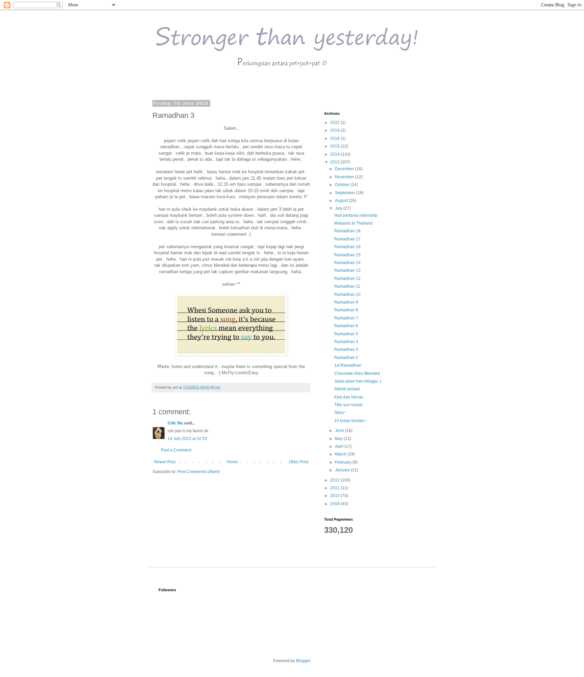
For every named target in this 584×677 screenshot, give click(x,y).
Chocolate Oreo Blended (357, 373)
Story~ (340, 412)
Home (232, 462)
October (342, 184)
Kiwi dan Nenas (348, 397)
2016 (335, 138)
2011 (335, 488)
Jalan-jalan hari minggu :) (357, 381)
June (340, 430)
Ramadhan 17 (347, 239)
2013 (335, 162)
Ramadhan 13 (347, 270)
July (339, 208)
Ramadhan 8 (346, 310)
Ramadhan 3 (346, 349)
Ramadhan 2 (346, 357)
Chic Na (175, 423)
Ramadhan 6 (346, 325)
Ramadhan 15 (347, 255)
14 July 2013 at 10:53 (187, 438)
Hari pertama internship (356, 215)
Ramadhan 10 (347, 294)
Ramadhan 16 (347, 246)
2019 (335, 130)
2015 (335, 146)
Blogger (303, 660)
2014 (335, 154)
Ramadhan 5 (346, 334)
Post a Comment (176, 450)
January (343, 470)
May (339, 438)
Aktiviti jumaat (347, 389)
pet (176, 387)
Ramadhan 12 (347, 278)
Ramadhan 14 (347, 262)
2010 (335, 495)
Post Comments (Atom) (198, 471)
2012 (335, 480)
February (343, 462)
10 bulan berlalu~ (350, 420)
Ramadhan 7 (346, 318)
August (342, 200)
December (345, 168)
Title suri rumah (348, 404)
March (341, 454)
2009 (335, 503)
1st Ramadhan (347, 365)
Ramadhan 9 (346, 302)
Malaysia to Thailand (353, 223)
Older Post (298, 462)
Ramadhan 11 (347, 286)
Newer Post (164, 462)
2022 (335, 122)
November (345, 177)
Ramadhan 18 (347, 231)
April (339, 446)
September (345, 192)
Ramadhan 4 (346, 341)
